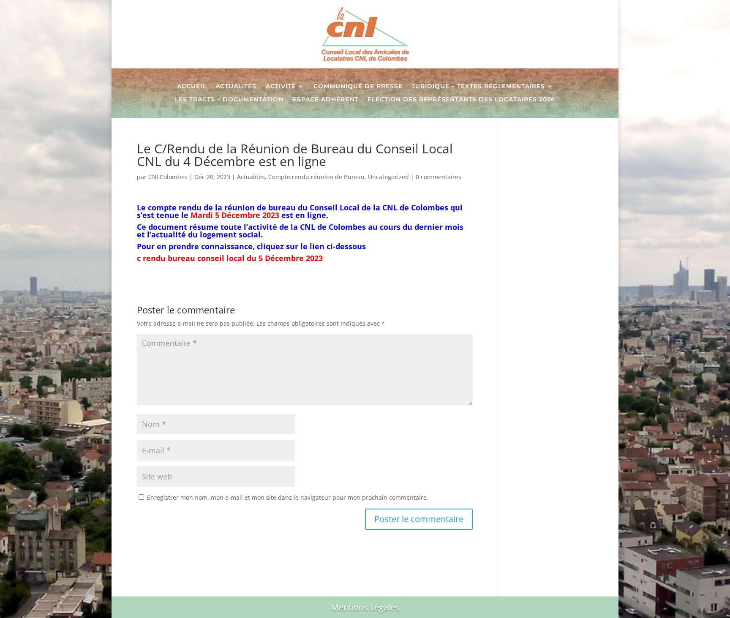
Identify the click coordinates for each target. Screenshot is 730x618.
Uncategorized (388, 177)
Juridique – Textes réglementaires (478, 86)
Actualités (235, 86)
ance (243, 246)
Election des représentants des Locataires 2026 (461, 99)
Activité (281, 86)
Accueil (191, 86)
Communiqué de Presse (358, 86)
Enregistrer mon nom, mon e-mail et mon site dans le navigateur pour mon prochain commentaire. (287, 497)
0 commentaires (438, 177)
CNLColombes (168, 177)
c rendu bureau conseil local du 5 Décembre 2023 (230, 258)
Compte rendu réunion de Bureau (316, 177)
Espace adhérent (325, 99)
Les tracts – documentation (229, 99)
